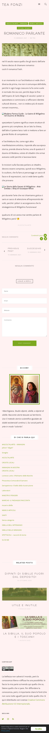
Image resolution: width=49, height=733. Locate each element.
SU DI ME (5, 540)
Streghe (5, 452)
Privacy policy (5, 731)
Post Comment (24, 343)
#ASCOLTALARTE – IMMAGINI (13, 444)
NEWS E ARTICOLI (36, 23)
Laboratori (6, 490)
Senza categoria (8, 520)
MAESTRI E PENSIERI (10, 495)
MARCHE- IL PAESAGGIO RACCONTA (16, 500)
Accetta (38, 728)
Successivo (34, 248)
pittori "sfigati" (24, 28)
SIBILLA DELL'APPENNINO (12, 525)
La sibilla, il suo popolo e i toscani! (24, 635)
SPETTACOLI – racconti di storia (14, 535)
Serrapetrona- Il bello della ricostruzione (17, 485)
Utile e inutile (24, 605)
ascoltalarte (25, 225)
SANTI (4, 515)
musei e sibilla (7, 505)
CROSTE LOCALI (8, 462)
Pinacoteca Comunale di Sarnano (15, 480)
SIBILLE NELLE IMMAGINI (12, 530)
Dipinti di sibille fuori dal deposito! (24, 575)
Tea (34, 38)
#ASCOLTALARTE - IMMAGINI (17, 23)
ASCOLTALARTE (8, 457)
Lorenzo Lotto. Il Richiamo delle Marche (17, 475)
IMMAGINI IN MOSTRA (11, 467)
